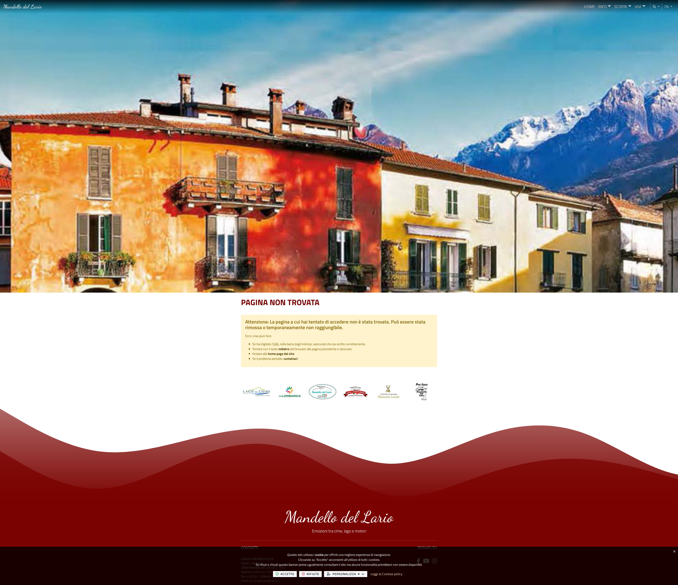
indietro (284, 349)
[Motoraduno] (355, 391)
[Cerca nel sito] (656, 6)
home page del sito (281, 353)
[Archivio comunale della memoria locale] (388, 391)
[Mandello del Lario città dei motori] (322, 391)
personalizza (349, 573)
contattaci (291, 358)
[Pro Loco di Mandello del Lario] (421, 391)
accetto (289, 573)
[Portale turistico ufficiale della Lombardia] (289, 391)
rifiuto (314, 573)
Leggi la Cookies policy (387, 574)
